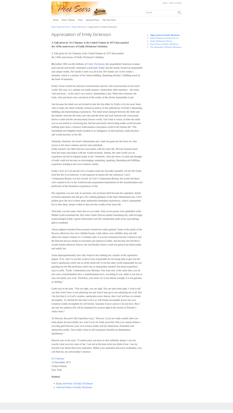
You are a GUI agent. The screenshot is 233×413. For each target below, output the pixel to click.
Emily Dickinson (79, 27)
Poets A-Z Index (175, 3)
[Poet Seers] (91, 15)
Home (55, 20)
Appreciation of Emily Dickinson (165, 35)
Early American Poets (61, 27)
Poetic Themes (68, 20)
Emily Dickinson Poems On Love (164, 38)
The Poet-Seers (109, 20)
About (164, 3)
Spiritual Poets (92, 20)
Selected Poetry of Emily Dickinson (74, 387)
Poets (80, 20)
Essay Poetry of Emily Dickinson (164, 44)
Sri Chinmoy (58, 358)
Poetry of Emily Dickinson (79, 383)
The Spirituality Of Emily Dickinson (165, 47)
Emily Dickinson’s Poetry (161, 41)
